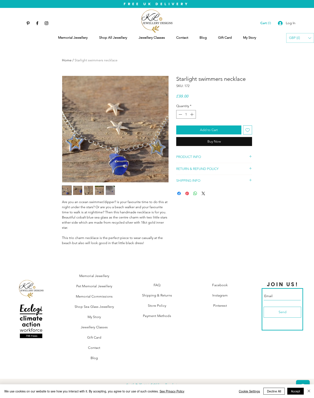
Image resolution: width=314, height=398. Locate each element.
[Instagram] (46, 23)
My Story (94, 317)
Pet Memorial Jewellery (94, 286)
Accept (295, 391)
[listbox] (300, 38)
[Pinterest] (28, 23)
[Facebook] (37, 23)
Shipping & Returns (157, 295)
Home (67, 60)
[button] (300, 38)
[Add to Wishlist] (247, 129)
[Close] (308, 391)
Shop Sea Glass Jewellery (94, 307)
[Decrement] (180, 114)
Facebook (220, 285)
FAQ (157, 285)
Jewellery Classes (94, 327)
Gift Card (94, 337)
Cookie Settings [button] (249, 391)
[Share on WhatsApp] (195, 193)
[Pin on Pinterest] (187, 193)
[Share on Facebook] (179, 193)
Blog (94, 358)
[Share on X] (203, 193)
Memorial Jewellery (94, 276)
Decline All (274, 391)
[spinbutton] (186, 114)
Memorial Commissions (94, 296)
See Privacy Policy (172, 391)
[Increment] (192, 114)
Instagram (219, 295)
